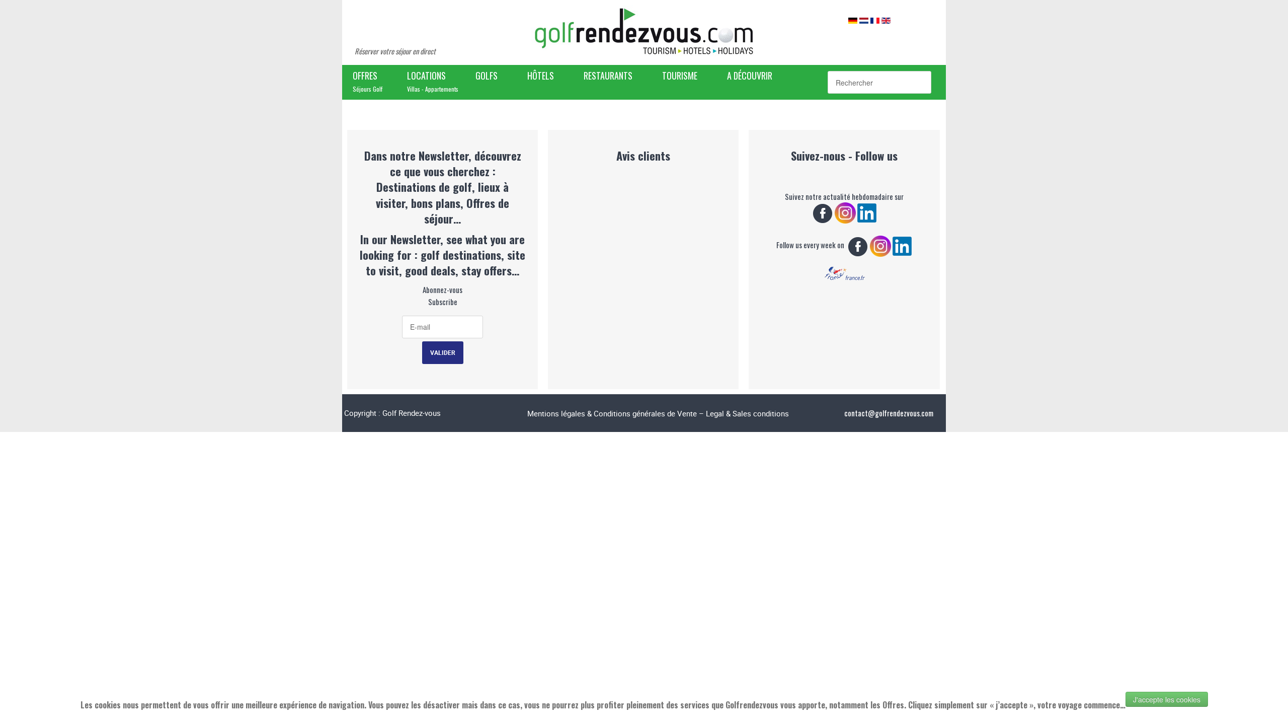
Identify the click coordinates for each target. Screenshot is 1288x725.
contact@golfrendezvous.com (888, 412)
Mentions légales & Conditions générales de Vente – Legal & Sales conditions (658, 413)
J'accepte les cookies (1166, 699)
